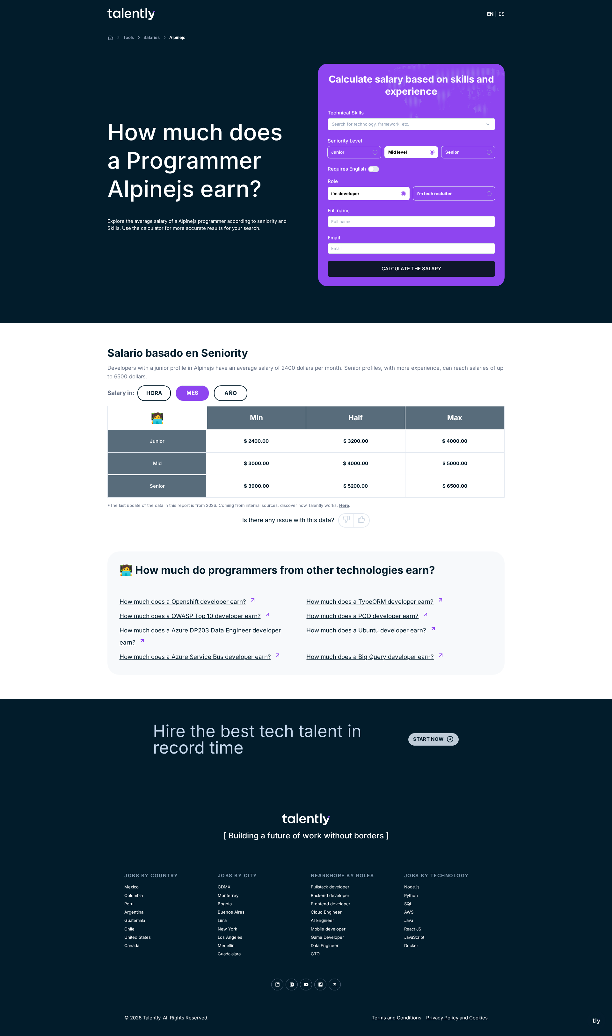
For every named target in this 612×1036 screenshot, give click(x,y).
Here (344, 505)
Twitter (335, 985)
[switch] (373, 169)
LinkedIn (277, 985)
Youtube (306, 985)
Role (333, 181)
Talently (131, 14)
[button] (411, 124)
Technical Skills (346, 113)
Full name (339, 211)
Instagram (292, 985)
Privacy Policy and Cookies (457, 1018)
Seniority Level (345, 141)
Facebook (320, 985)
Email (334, 238)
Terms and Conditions (396, 1018)
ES (502, 14)
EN (490, 14)
